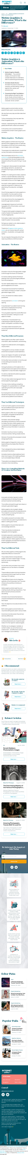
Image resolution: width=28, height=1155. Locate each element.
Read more (18, 684)
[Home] (6, 2)
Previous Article (7, 658)
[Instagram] (11, 867)
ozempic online (20, 1152)
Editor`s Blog (18, 1082)
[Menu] (25, 2)
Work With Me (6, 1079)
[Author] (19, 641)
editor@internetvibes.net (7, 1091)
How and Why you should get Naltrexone (16, 1146)
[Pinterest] (16, 867)
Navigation (5, 1082)
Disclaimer (17, 1079)
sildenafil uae (3, 1152)
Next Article (20, 658)
